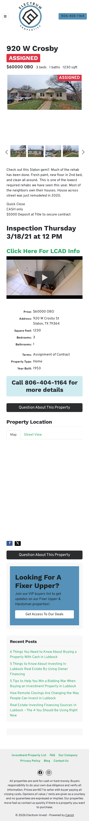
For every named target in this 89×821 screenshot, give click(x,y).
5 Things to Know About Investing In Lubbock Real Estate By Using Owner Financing (39, 669)
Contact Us (61, 761)
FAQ (52, 755)
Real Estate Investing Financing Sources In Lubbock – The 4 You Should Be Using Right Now (44, 710)
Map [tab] (13, 435)
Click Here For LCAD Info (43, 251)
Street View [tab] (33, 435)
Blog (47, 761)
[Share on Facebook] (9, 543)
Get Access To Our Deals (44, 614)
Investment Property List (29, 755)
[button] (6, 152)
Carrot (69, 815)
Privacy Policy (30, 761)
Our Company (68, 755)
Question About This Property (44, 407)
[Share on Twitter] (18, 543)
